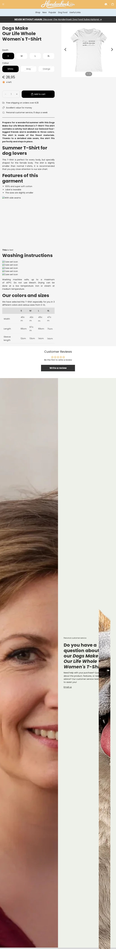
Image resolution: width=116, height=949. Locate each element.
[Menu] (3, 4)
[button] (106, 4)
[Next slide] (113, 50)
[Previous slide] (64, 50)
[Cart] (112, 4)
